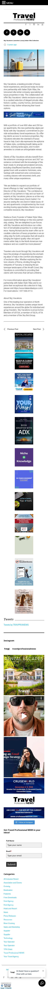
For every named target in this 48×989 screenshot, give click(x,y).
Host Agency (8, 901)
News (6, 912)
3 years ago (12, 45)
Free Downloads (10, 897)
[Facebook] (4, 977)
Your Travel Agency (11, 956)
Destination (8, 890)
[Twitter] (8, 976)
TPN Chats (8, 949)
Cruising (7, 886)
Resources (8, 920)
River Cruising (9, 923)
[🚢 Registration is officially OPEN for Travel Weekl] (24, 798)
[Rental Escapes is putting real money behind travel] (24, 675)
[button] (4, 3)
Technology (8, 938)
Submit (11, 864)
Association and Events (13, 883)
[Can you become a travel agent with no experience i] (24, 716)
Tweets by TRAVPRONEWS (16, 625)
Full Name (10, 841)
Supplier (7, 931)
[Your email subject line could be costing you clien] (24, 757)
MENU (9, 3)
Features (7, 894)
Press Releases (10, 916)
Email (9, 851)
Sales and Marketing (12, 927)
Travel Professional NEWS (14, 953)
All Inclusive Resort (11, 879)
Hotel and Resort (10, 909)
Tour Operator (9, 942)
